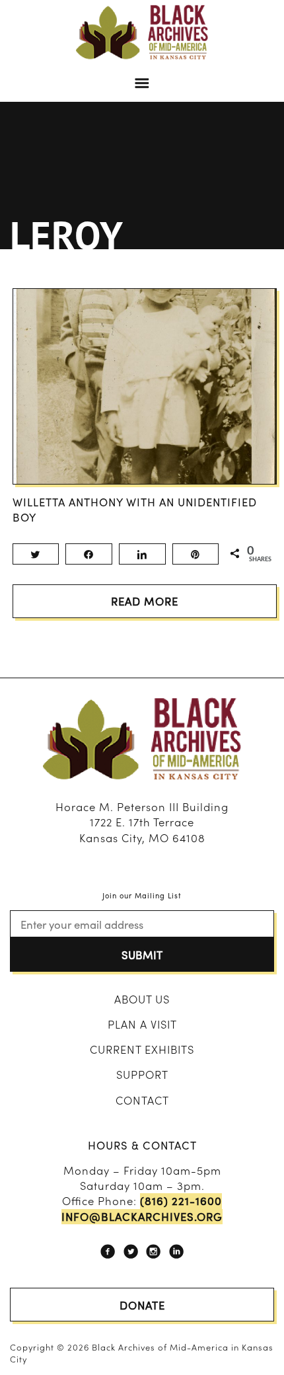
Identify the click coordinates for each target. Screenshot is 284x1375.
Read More (144, 601)
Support (142, 1074)
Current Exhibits (142, 1049)
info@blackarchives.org (142, 1216)
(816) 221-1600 (181, 1200)
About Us (142, 999)
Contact (142, 1100)
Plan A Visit (142, 1024)
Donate (142, 1305)
